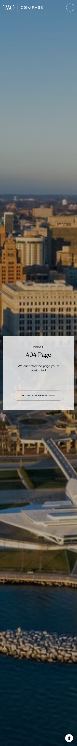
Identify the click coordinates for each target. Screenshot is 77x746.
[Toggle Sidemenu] (70, 7)
